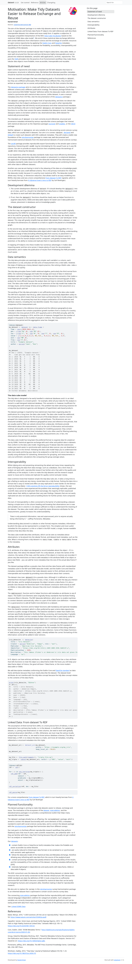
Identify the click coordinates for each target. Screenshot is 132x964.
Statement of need (95, 11)
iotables (62, 124)
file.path (23, 757)
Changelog (51, 2)
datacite (28, 640)
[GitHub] (123, 1)
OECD (73, 124)
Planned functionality (96, 35)
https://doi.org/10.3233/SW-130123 (21, 926)
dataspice (59, 97)
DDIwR (10, 135)
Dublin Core (46, 43)
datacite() (15, 607)
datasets (14, 841)
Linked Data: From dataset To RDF (100, 31)
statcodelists (55, 810)
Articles (43, 2)
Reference (34, 2)
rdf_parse (13, 792)
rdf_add (14, 774)
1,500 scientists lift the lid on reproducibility (42, 486)
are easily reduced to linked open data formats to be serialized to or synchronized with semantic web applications (42, 851)
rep (18, 329)
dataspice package (18, 87)
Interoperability (93, 25)
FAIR (16, 59)
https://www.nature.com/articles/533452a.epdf (28, 917)
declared (67, 132)
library (12, 325)
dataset (11, 2)
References (92, 38)
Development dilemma (96, 15)
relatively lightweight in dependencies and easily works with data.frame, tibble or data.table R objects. (42, 868)
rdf (16, 767)
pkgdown (117, 960)
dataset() (69, 189)
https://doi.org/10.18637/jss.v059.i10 (22, 953)
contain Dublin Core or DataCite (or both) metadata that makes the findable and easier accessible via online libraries (42, 846)
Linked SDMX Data (18, 906)
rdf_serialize (15, 786)
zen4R (13, 144)
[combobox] (114, 2)
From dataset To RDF (53, 178)
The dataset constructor (97, 18)
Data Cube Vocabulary (52, 36)
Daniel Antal (21, 960)
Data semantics (93, 21)
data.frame (37, 327)
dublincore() (16, 593)
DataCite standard (63, 670)
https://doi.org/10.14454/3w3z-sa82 (31, 941)
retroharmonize (27, 137)
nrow (28, 772)
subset (23, 759)
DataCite (58, 43)
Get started (25, 2)
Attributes (91, 28)
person (21, 344)
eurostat (52, 124)
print (11, 682)
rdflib (19, 765)
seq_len (22, 772)
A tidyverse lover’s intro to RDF (39, 180)
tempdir (31, 757)
